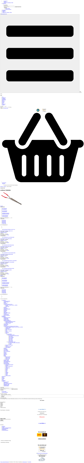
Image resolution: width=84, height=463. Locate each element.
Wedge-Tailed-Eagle (8, 346)
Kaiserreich (5, 309)
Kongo (7, 369)
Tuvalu (7, 374)
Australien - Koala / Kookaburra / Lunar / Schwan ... (11, 326)
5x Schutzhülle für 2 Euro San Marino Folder (6, 254)
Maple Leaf (5, 354)
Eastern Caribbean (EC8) (9, 366)
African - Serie (8, 357)
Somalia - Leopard (6, 360)
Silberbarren (3, 376)
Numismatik (3, 380)
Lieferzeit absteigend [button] (5, 216)
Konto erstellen (8, 8)
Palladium (3, 101)
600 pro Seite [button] (4, 222)
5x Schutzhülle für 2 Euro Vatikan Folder (6, 238)
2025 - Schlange (11, 337)
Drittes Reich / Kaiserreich (9, 322)
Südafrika (7, 372)
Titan (3, 103)
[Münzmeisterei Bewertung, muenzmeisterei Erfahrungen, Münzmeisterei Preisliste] (42, 451)
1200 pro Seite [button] (4, 223)
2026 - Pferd (11, 336)
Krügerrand (5, 310)
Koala (6, 331)
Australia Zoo (7, 328)
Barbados (7, 365)
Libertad (5, 311)
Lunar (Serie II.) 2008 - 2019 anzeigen (14, 342)
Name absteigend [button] (4, 211)
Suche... (10, 107)
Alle (1, 106)
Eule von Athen (6, 350)
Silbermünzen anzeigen (7, 317)
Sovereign (5, 313)
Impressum (3, 426)
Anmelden (2, 396)
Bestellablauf (4, 10)
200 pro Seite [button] (4, 290)
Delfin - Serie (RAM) (9, 329)
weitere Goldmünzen (7, 315)
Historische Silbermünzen (7, 320)
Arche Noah (5, 303)
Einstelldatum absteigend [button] (5, 283)
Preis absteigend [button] (4, 209)
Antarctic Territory (8, 327)
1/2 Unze (10, 343)
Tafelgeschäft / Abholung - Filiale (8, 2)
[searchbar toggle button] (81, 92)
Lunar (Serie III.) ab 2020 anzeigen (14, 335)
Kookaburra (7, 332)
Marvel (5, 355)
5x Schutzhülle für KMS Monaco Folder (6, 269)
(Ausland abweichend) (3, 232)
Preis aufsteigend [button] (4, 208)
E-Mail (5, 5)
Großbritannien (8, 367)
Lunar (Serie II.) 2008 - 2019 (11, 341)
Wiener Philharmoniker (7, 312)
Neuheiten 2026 (6, 318)
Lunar (6, 333)
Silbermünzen (4, 99)
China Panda (5, 308)
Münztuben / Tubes (6, 384)
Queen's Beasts (6, 362)
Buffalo (5, 302)
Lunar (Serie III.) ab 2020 (10, 334)
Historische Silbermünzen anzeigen (10, 321)
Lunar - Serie (7, 306)
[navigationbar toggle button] (39, 53)
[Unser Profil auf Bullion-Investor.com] (42, 453)
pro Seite (1, 224)
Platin (3, 377)
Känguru (7, 305)
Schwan (7, 345)
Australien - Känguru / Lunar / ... (8, 304)
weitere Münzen (8, 347)
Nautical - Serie (8, 358)
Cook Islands (5, 349)
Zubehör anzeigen (6, 381)
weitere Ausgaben (6, 363)
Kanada (7, 368)
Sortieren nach (2, 217)
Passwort (5, 6)
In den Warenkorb (3, 235)
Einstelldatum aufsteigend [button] (5, 213)
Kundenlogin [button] (4, 3)
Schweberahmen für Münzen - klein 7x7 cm (6, 230)
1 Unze (10, 344)
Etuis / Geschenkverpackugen (8, 383)
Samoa (6, 371)
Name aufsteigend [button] (4, 210)
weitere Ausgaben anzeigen (9, 364)
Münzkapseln (6, 382)
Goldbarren (3, 98)
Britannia (5, 307)
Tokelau (7, 373)
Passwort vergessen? (8, 9)
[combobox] (2, 206)
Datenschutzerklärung (5, 430)
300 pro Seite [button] (4, 221)
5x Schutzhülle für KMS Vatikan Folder (5, 246)
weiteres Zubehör (6, 385)
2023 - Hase (10, 338)
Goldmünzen (4, 97)
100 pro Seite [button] (4, 220)
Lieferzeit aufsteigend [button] (5, 215)
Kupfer (3, 102)
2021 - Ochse (11, 340)
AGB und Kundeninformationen (6, 427)
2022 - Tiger (11, 339)
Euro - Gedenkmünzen (7, 351)
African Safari (6, 323)
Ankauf (5, 1)
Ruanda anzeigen (8, 356)
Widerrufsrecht (4, 429)
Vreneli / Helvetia (6, 314)
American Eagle (6, 324)
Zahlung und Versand (5, 428)
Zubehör (3, 104)
